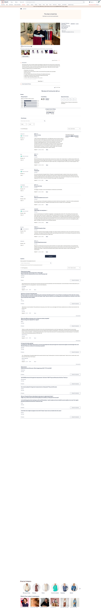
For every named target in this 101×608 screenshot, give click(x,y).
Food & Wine (64, 4)
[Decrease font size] (59, 60)
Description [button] (24, 62)
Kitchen (59, 4)
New (7, 4)
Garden (28, 4)
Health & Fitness (70, 4)
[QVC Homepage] (21, 9)
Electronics (55, 4)
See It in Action (25, 56)
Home (50, 4)
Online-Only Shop (17, 4)
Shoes (44, 4)
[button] (89, 2)
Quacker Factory (64, 28)
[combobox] (54, 2)
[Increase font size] (58, 60)
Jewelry (40, 4)
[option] (50, 6)
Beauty (36, 4)
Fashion (32, 4)
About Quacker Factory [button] (26, 83)
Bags (47, 4)
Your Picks (3, 4)
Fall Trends (11, 4)
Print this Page (57, 87)
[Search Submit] (84, 2)
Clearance (23, 4)
